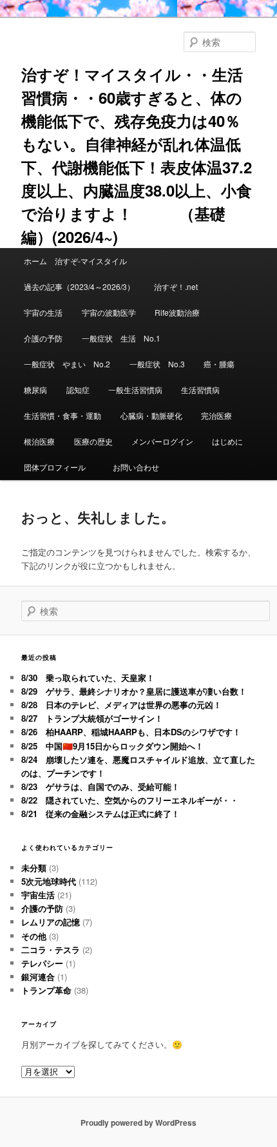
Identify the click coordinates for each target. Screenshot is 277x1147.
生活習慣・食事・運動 (62, 415)
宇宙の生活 (43, 312)
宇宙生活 (38, 895)
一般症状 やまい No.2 (67, 363)
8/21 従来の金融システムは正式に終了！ (100, 813)
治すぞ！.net (176, 286)
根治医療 (39, 441)
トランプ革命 (46, 990)
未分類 (33, 868)
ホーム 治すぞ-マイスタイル (75, 260)
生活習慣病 (200, 389)
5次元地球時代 (48, 881)
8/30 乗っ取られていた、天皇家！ (88, 677)
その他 (33, 936)
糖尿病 (35, 389)
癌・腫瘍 (219, 363)
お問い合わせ (136, 466)
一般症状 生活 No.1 (121, 338)
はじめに (227, 441)
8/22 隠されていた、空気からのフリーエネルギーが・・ (129, 800)
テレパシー (42, 963)
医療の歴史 (93, 441)
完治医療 (216, 415)
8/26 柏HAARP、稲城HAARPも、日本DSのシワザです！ (131, 732)
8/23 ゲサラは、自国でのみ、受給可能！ (100, 786)
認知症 (78, 389)
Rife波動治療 (177, 312)
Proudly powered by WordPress (138, 1122)
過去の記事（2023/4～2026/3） (79, 286)
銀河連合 (38, 976)
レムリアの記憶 (50, 922)
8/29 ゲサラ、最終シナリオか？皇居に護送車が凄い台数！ (134, 691)
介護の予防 (43, 338)
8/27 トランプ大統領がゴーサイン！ (92, 718)
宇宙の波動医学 (109, 312)
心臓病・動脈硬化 (151, 415)
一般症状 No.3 (157, 363)
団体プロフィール (58, 466)
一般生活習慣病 (135, 389)
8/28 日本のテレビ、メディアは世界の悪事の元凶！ (121, 705)
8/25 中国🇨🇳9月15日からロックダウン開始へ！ (112, 746)
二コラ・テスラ (50, 949)
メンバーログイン (162, 441)
